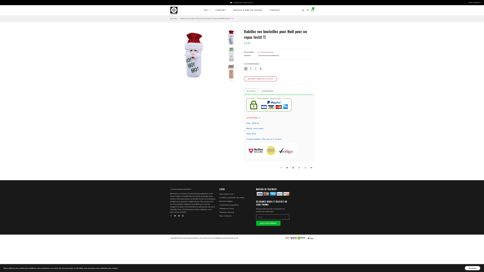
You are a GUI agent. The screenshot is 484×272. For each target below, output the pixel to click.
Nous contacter (225, 216)
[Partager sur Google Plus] (299, 167)
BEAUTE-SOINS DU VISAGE (248, 10)
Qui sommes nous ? (227, 194)
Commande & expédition (229, 205)
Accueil (173, 19)
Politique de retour (226, 208)
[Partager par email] (311, 167)
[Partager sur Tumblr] (305, 167)
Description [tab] (251, 91)
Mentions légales (226, 201)
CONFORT (220, 10)
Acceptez (472, 268)
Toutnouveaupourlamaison (268, 55)
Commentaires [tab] (267, 91)
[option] (195, 54)
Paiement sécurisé (226, 212)
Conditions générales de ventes (232, 197)
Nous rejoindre (268, 223)
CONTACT (275, 10)
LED (206, 10)
